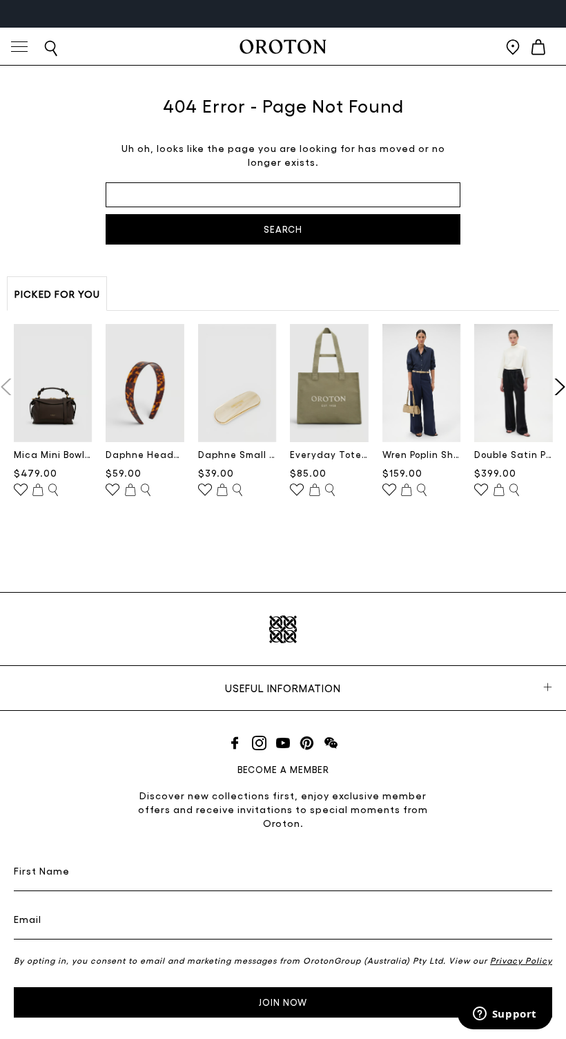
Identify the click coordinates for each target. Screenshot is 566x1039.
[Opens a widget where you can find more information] (504, 1015)
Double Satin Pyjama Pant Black (513, 454)
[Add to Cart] (37, 490)
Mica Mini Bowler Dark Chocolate (53, 454)
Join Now (283, 1002)
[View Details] (53, 490)
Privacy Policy (521, 960)
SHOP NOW (323, 13)
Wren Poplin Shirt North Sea (421, 454)
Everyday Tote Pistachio (329, 454)
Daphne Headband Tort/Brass (145, 454)
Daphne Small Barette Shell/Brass (237, 454)
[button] (556, 387)
